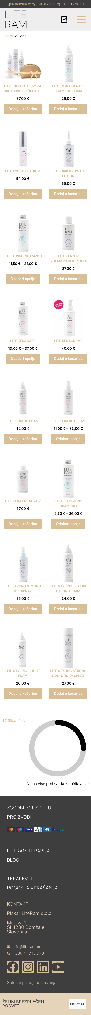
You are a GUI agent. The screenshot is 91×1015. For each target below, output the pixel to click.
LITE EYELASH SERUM (22, 171)
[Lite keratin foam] (22, 398)
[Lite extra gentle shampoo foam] (68, 63)
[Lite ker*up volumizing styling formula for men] (68, 233)
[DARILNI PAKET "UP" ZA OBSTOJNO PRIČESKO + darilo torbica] (22, 63)
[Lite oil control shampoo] (68, 478)
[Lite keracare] (22, 318)
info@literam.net (21, 4)
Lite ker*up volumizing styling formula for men (68, 261)
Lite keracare (23, 341)
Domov (7, 36)
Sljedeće (16, 720)
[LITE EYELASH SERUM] (22, 148)
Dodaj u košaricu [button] (23, 109)
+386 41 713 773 (46, 4)
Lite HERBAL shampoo (23, 256)
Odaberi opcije (22, 279)
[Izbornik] (81, 19)
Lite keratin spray (68, 421)
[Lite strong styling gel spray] (22, 563)
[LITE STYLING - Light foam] (22, 648)
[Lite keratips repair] (22, 478)
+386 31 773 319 (72, 4)
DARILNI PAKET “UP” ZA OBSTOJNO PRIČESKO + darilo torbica (23, 91)
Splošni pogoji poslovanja (31, 982)
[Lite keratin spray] (68, 398)
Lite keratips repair (23, 501)
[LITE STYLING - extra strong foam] (68, 563)
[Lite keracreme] (68, 318)
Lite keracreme (68, 341)
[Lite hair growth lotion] (68, 148)
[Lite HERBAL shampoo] (22, 233)
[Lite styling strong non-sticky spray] (68, 648)
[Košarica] (64, 19)
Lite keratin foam (23, 421)
